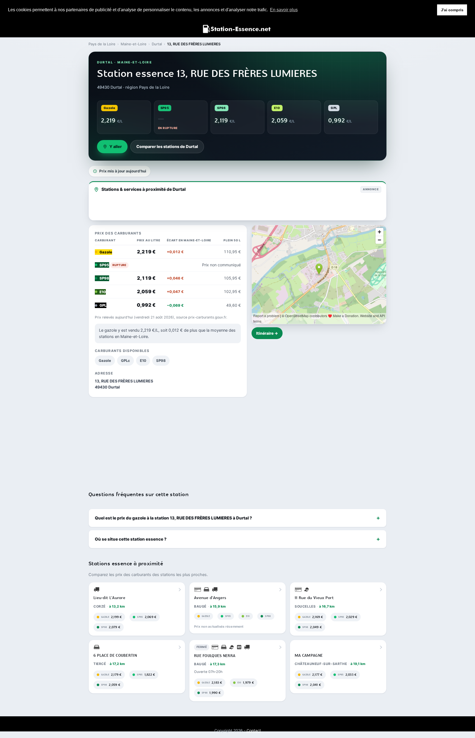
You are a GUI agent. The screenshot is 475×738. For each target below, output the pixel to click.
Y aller (115, 146)
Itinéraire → (267, 333)
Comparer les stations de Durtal (167, 146)
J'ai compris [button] (452, 10)
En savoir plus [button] (284, 9)
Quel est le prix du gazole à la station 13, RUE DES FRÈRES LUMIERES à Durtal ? (173, 518)
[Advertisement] (237, 440)
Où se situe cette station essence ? (131, 539)
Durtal (157, 44)
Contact (254, 730)
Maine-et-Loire (134, 44)
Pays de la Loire (102, 44)
